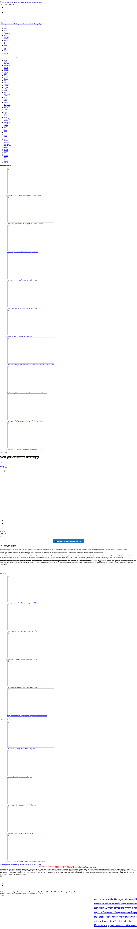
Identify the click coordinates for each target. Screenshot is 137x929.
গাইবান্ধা (6, 87)
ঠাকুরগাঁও (6, 102)
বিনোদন (5, 45)
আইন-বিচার (6, 64)
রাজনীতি (6, 30)
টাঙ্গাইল (5, 101)
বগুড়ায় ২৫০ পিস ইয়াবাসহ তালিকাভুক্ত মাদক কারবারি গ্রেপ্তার (22, 280)
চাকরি (5, 42)
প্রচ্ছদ (1, 22)
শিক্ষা (5, 49)
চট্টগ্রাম (5, 90)
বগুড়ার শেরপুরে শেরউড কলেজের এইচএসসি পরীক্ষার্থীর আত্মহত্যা (22, 805)
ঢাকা (5, 104)
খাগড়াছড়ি (6, 79)
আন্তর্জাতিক (7, 37)
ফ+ (1, 531)
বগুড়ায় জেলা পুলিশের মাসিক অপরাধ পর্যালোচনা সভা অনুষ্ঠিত (21, 833)
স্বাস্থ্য (5, 50)
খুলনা (5, 80)
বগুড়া (6, 452)
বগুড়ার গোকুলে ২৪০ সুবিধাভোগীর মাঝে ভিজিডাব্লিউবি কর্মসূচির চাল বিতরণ (24, 449)
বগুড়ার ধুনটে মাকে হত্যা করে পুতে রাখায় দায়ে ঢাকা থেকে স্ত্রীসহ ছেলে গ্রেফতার (26, 861)
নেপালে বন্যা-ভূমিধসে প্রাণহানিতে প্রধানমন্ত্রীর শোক (19, 336)
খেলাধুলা (6, 40)
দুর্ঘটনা (5, 109)
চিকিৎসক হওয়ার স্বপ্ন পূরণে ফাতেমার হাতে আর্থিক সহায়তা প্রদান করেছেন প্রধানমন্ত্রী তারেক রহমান (30, 364)
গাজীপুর (5, 89)
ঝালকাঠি (6, 99)
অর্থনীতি (6, 35)
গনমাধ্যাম (6, 85)
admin (2, 466)
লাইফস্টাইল (6, 47)
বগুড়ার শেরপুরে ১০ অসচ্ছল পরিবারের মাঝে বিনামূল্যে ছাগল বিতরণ (22, 252)
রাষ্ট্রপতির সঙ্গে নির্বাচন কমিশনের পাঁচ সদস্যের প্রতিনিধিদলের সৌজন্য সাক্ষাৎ (25, 223)
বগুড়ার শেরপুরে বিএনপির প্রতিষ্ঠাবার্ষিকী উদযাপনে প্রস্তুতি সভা (22, 308)
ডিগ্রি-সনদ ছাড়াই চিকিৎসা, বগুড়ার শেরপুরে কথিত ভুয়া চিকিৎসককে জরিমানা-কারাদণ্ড (27, 393)
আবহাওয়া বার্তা (7, 67)
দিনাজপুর (6, 107)
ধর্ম (4, 44)
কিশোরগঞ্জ (6, 70)
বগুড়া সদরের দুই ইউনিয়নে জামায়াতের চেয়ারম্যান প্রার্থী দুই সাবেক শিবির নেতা (25, 421)
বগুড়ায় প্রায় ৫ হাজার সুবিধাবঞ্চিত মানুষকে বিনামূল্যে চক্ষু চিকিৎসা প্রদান (24, 195)
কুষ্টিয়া (5, 75)
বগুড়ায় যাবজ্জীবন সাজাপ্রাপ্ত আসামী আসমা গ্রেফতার (19, 777)
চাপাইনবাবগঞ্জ (7, 94)
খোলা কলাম (6, 84)
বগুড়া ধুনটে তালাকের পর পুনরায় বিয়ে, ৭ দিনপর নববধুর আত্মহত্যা (22, 748)
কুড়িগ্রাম (6, 72)
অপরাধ (5, 32)
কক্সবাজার (6, 69)
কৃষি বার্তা (6, 39)
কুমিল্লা (5, 74)
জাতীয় (5, 28)
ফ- (3, 531)
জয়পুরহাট (6, 95)
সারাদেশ (5, 27)
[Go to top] (0, 1)
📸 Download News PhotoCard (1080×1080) (68, 541)
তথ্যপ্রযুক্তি (7, 33)
